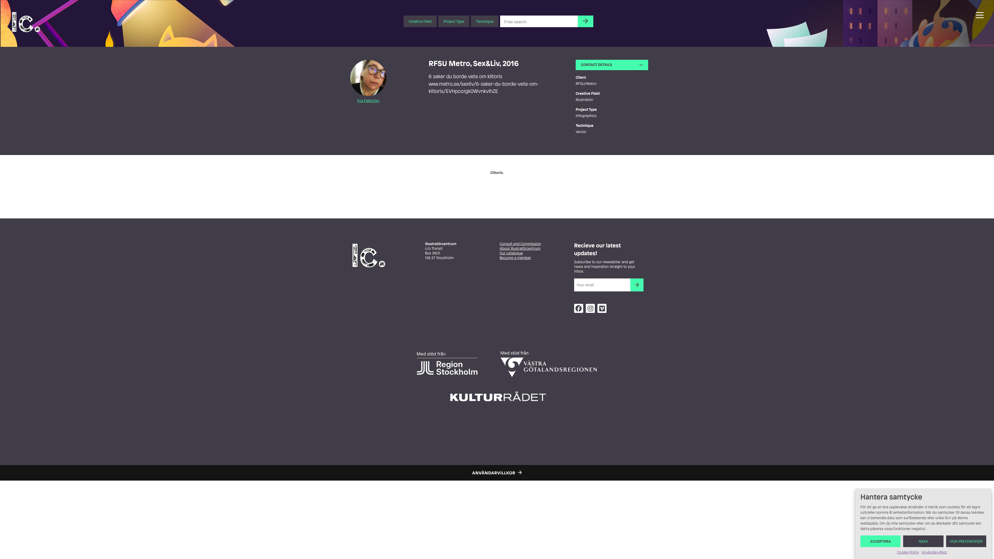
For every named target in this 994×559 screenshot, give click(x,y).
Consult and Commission (520, 243)
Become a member (515, 257)
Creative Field (420, 21)
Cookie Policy (908, 552)
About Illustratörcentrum (520, 248)
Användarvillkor (934, 552)
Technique (484, 21)
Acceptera (880, 541)
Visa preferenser (966, 541)
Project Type (453, 21)
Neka (923, 541)
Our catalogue (511, 253)
